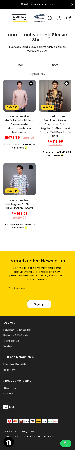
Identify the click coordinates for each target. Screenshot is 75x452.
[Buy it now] (31, 83)
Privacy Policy (27, 431)
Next (72, 4)
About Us (9, 388)
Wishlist (8, 346)
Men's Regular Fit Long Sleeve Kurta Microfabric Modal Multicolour (19, 126)
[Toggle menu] (4, 18)
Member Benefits (15, 364)
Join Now (9, 370)
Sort (55, 65)
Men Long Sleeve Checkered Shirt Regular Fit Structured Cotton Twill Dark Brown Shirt (55, 128)
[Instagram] (11, 407)
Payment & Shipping (17, 330)
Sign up (39, 304)
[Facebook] (5, 407)
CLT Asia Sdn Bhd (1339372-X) (38, 436)
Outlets (8, 393)
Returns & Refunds (15, 335)
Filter (20, 65)
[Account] (58, 16)
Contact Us (11, 341)
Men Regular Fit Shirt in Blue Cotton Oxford (20, 206)
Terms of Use (10, 431)
